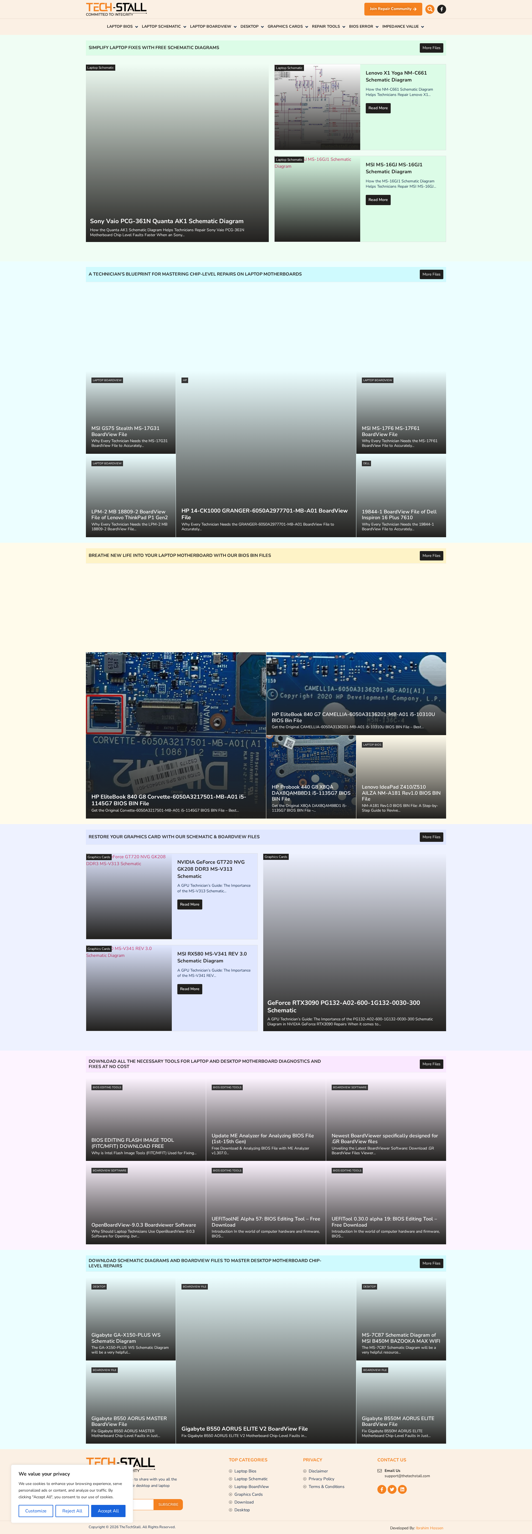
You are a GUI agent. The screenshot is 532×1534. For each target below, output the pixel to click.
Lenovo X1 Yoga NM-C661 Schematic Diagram (396, 76)
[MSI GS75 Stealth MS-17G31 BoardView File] (131, 412)
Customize (36, 1511)
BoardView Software (350, 1087)
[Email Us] (379, 1471)
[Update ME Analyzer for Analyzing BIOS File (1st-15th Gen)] (266, 1119)
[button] (429, 9)
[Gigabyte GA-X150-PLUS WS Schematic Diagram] (131, 1318)
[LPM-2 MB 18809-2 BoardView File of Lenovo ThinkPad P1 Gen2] (131, 495)
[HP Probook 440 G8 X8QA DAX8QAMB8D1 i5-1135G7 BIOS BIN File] (311, 777)
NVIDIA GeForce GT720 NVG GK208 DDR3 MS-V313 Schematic (211, 869)
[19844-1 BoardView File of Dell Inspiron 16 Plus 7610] (401, 495)
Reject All (72, 1511)
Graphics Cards (276, 857)
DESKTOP (99, 1287)
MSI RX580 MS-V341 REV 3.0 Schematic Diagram (212, 957)
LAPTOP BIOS (372, 745)
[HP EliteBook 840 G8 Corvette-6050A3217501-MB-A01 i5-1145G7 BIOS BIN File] (176, 735)
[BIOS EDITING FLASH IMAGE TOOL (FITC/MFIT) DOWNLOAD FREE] (146, 1119)
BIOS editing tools (107, 1087)
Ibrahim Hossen (429, 1528)
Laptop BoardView (107, 380)
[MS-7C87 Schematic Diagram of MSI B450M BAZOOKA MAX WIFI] (401, 1318)
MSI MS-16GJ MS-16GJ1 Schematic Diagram (394, 168)
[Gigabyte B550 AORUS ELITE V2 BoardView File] (266, 1360)
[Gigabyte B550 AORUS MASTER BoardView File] (131, 1402)
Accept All (108, 1511)
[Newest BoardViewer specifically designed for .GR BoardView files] (386, 1119)
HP (185, 380)
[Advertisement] (252, 326)
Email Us (392, 1470)
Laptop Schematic (100, 67)
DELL (366, 463)
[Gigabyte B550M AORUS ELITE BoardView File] (401, 1402)
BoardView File (194, 1287)
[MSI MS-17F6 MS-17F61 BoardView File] (401, 412)
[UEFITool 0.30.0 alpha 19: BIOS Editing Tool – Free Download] (386, 1202)
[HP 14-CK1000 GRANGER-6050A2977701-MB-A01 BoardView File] (266, 454)
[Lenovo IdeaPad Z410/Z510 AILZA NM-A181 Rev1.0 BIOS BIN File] (401, 777)
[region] (72, 1494)
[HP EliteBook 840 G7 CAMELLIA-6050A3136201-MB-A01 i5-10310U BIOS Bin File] (356, 693)
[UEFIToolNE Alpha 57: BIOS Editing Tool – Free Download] (266, 1202)
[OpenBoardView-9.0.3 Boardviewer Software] (146, 1202)
